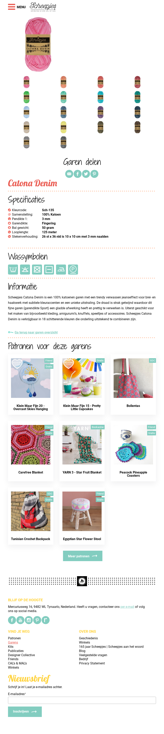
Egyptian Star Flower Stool (82, 539)
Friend (48, 360)
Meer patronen (78, 556)
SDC (152, 360)
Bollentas (133, 406)
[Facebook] (12, 620)
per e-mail (127, 607)
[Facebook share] (78, 174)
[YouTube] (20, 620)
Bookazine (98, 427)
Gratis (49, 366)
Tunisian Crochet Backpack (30, 539)
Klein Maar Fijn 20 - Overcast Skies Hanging (30, 407)
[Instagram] (29, 620)
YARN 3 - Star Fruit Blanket (82, 472)
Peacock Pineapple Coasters (133, 474)
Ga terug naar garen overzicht (36, 332)
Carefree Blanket (30, 472)
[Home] (43, 7)
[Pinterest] (94, 174)
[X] (86, 174)
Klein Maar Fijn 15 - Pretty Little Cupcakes (82, 407)
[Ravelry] (46, 620)
